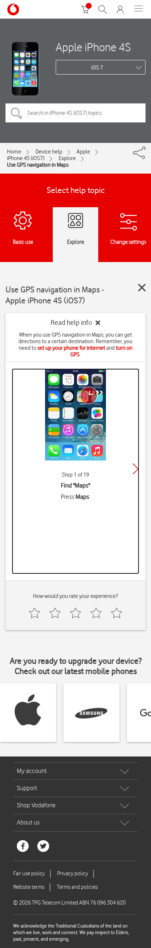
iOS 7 (97, 67)
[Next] (136, 468)
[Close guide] (142, 287)
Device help (49, 151)
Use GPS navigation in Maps (38, 165)
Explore (67, 158)
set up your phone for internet (71, 348)
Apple (83, 151)
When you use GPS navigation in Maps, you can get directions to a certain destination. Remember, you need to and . (75, 344)
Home (14, 151)
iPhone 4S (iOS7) (25, 158)
